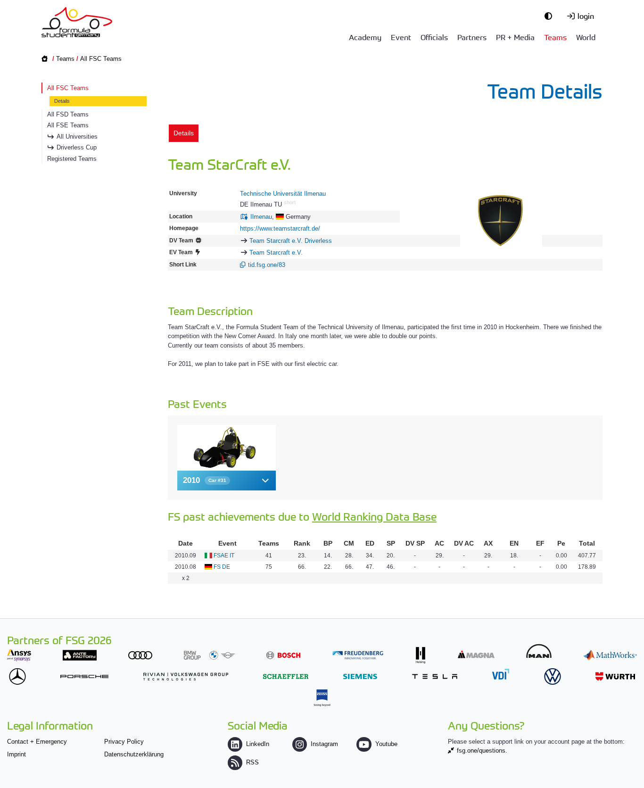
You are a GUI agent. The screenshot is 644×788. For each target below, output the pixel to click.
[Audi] (140, 655)
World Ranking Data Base (374, 516)
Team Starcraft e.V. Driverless (290, 240)
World (585, 36)
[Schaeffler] (285, 676)
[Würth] (615, 676)
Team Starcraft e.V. (276, 252)
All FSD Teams (68, 114)
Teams (555, 36)
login (586, 15)
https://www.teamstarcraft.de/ (280, 228)
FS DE (222, 567)
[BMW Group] (209, 655)
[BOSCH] (283, 655)
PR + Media (515, 36)
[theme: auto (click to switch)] (551, 15)
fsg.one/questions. (482, 750)
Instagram (324, 743)
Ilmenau (261, 216)
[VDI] (500, 674)
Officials (434, 36)
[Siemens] (360, 676)
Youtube (386, 743)
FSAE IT (224, 555)
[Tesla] (434, 676)
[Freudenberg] (357, 655)
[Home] (76, 22)
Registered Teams (72, 158)
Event (401, 36)
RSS (252, 762)
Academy (365, 36)
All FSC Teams (101, 58)
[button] (226, 480)
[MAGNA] (476, 654)
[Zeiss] (322, 697)
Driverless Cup (77, 147)
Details (62, 101)
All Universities (77, 136)
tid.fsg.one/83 (266, 264)
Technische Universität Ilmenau (283, 193)
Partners (472, 36)
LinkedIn (257, 743)
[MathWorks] (610, 655)
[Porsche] (84, 676)
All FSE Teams (68, 125)
